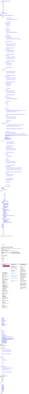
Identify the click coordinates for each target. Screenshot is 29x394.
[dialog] (14, 389)
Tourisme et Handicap (4, 324)
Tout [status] (2, 378)
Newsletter (3, 325)
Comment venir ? (2, 330)
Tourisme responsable (4, 13)
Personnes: (2, 258)
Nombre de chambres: (4, 255)
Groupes (3, 12)
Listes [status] (2, 380)
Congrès (4, 199)
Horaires (3, 323)
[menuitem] (16, 43)
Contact (3, 322)
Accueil (3, 201)
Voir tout (3, 244)
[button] (15, 43)
